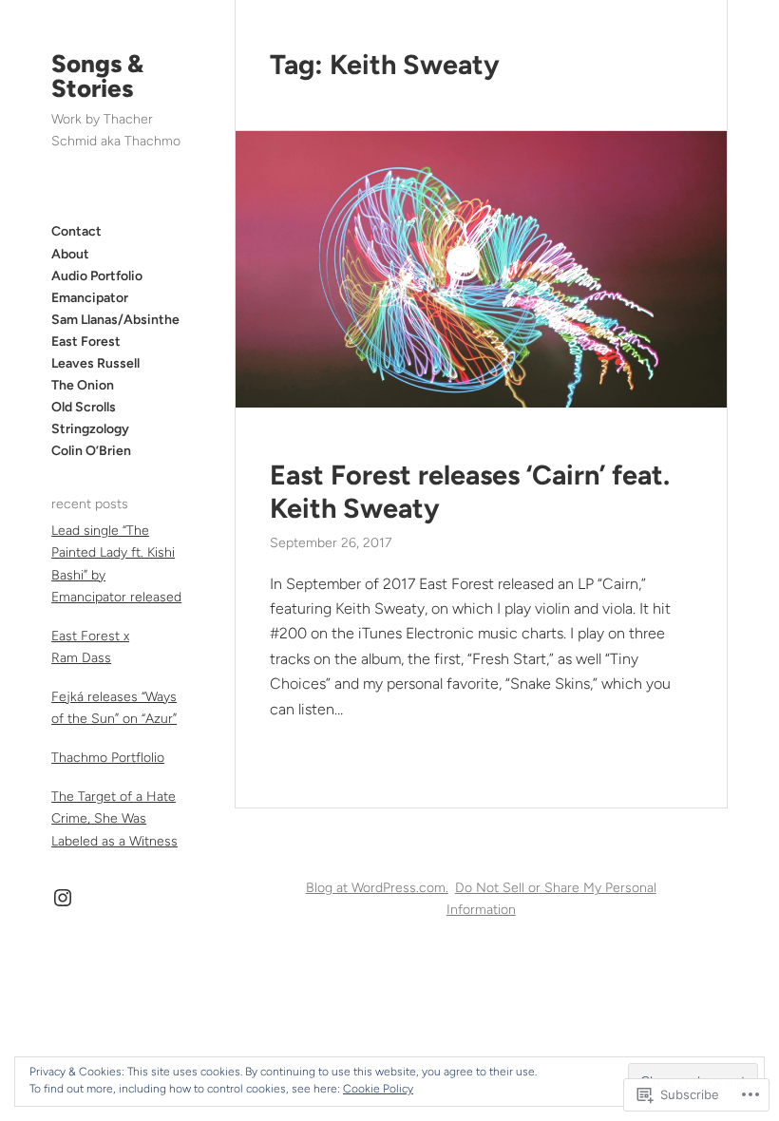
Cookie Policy (378, 1088)
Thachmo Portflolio (107, 758)
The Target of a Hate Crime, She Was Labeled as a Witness (114, 818)
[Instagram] (62, 897)
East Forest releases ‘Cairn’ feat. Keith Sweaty (470, 491)
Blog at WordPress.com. (377, 888)
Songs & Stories (97, 76)
